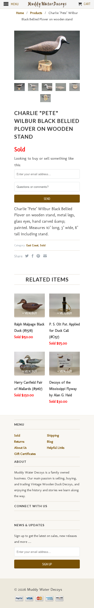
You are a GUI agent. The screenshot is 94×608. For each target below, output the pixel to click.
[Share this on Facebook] (32, 256)
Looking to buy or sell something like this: (44, 161)
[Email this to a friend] (44, 256)
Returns (19, 442)
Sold (42, 245)
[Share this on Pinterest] (37, 256)
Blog (50, 442)
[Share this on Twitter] (26, 256)
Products (36, 13)
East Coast (32, 245)
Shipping (53, 435)
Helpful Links (55, 448)
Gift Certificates (25, 454)
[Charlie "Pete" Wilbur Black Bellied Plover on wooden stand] (47, 55)
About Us (20, 448)
